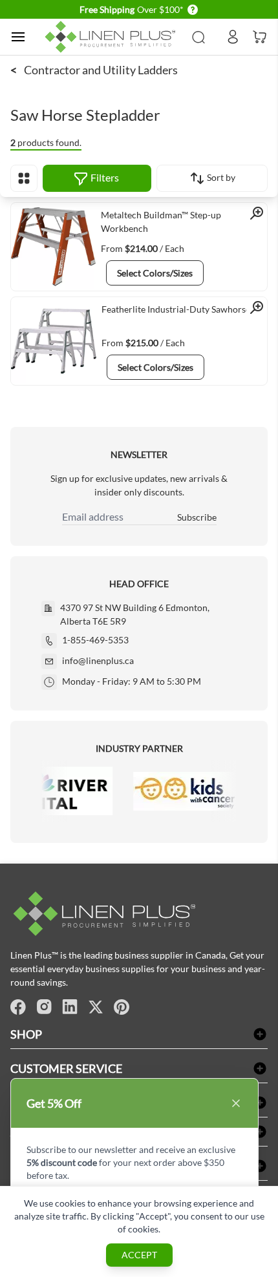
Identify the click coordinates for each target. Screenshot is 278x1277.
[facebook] (18, 1007)
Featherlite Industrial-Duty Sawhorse (176, 309)
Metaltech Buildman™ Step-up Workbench (161, 221)
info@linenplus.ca (98, 660)
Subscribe (197, 517)
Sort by (220, 177)
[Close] (236, 1103)
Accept (139, 1254)
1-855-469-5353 (95, 639)
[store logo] (112, 36)
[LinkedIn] (70, 1007)
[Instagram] (44, 1007)
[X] (95, 1007)
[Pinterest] (121, 1007)
